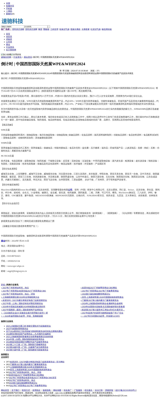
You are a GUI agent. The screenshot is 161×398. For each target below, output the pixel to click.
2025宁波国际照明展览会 (17, 329)
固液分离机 (75, 29)
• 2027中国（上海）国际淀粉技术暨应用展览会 (22, 303)
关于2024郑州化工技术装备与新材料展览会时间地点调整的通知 (34, 331)
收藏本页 (10, 6)
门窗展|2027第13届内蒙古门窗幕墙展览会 (28, 364)
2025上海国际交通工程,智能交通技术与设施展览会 (28, 326)
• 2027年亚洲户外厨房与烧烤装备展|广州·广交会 (102, 313)
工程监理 (54, 29)
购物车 (9, 14)
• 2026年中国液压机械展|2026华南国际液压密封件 (23, 307)
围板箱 (46, 29)
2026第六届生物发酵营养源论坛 (23, 383)
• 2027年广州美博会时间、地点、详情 (18, 294)
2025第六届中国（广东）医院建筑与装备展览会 (27, 350)
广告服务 (78, 390)
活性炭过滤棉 (18, 29)
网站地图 (57, 390)
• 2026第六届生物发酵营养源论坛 (95, 294)
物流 (40, 29)
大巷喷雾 (86, 29)
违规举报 (109, 390)
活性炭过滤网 (31, 29)
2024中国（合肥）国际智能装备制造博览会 (25, 339)
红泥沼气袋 (96, 29)
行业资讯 (17, 57)
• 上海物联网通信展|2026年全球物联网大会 (20, 297)
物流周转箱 (107, 29)
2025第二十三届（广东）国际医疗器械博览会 (26, 344)
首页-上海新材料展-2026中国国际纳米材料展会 (31, 370)
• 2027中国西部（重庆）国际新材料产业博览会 (22, 310)
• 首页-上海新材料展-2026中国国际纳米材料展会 (102, 297)
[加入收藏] (6, 54)
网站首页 (5, 390)
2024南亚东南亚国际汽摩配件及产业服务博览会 (27, 342)
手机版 (9, 8)
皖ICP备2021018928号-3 (125, 390)
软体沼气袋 (64, 29)
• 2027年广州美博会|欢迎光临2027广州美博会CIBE (23, 291)
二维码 (9, 11)
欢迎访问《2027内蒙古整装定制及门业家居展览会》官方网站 (37, 362)
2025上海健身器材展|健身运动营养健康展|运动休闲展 (29, 337)
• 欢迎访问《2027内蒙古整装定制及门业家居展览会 (24, 300)
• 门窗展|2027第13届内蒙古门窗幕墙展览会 (100, 300)
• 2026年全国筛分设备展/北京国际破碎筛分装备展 (103, 307)
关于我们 (15, 390)
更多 (3, 285)
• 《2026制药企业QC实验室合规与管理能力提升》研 (24, 313)
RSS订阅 (99, 390)
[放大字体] (60, 70)
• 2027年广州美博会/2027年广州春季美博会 (100, 291)
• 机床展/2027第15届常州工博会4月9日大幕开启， (103, 310)
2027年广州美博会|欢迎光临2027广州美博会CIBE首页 (32, 378)
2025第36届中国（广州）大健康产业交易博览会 (27, 347)
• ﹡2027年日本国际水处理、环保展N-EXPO (100, 316)
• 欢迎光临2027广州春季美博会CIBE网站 (99, 288)
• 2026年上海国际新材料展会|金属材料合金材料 (102, 303)
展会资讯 (28, 57)
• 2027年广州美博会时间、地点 (15, 288)
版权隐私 (47, 390)
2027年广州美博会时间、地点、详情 (25, 372)
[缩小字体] (64, 70)
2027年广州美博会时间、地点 (22, 380)
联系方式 (26, 390)
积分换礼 (89, 390)
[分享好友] (16, 54)
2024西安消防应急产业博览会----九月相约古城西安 (28, 334)
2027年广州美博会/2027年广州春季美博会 (28, 386)
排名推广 (68, 390)
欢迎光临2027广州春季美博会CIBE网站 (26, 375)
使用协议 (36, 390)
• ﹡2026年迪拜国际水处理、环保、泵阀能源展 (22, 316)
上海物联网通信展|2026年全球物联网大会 (28, 367)
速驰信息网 (6, 57)
